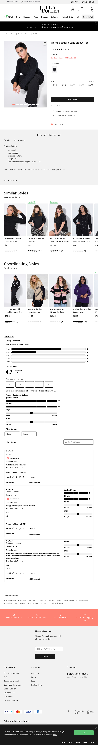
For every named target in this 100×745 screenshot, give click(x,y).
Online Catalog (10, 689)
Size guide (90, 81)
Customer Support (11, 673)
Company (35, 673)
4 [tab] (25, 105)
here (55, 735)
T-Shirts (36, 34)
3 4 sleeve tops (82, 600)
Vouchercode (9, 693)
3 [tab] (21, 105)
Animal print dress (53, 600)
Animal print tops (11, 603)
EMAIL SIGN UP (88, 2)
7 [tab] (37, 105)
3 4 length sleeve (57, 603)
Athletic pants (68, 600)
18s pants (44, 603)
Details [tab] (7, 140)
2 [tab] (17, 105)
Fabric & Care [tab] (19, 140)
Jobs (33, 681)
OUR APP (74, 2)
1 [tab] (13, 105)
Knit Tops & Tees (24, 34)
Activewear (22, 600)
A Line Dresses (10, 600)
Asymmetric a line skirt (29, 603)
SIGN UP (45, 656)
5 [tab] (29, 105)
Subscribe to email (11, 681)
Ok (84, 733)
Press (33, 677)
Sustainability (36, 685)
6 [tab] (33, 105)
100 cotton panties (36, 600)
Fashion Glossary (11, 700)
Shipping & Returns (57, 106)
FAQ (5, 677)
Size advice (8, 696)
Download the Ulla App (13, 685)
